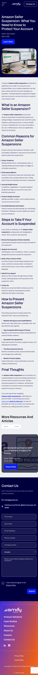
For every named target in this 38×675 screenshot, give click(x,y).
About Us (8, 630)
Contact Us (30, 4)
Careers (8, 635)
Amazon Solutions (13, 617)
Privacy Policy (11, 585)
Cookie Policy (19, 660)
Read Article (11, 467)
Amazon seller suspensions (11, 396)
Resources (9, 626)
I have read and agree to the (16, 584)
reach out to (12, 401)
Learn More (8, 42)
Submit (32, 591)
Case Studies (10, 621)
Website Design (20, 673)
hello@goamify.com (11, 500)
